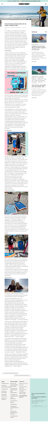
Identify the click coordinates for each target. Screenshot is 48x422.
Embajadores (13, 404)
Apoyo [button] (3, 381)
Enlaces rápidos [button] (13, 381)
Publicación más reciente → (22, 375)
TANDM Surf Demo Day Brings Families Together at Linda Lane (39, 48)
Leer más (34, 61)
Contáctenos (5, 389)
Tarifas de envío (5, 383)
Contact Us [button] (21, 381)
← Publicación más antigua (10, 373)
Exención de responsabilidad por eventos (14, 385)
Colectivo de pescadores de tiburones (13, 413)
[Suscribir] (44, 406)
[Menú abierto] (3, 4)
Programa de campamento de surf (14, 408)
